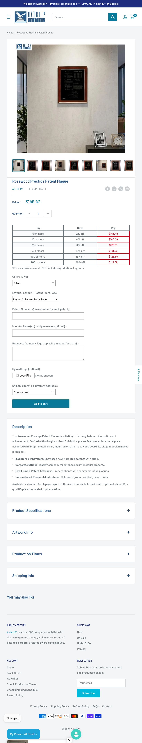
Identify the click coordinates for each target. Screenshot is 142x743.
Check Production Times (22, 684)
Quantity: (18, 213)
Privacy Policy (38, 706)
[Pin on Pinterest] (114, 188)
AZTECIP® (17, 188)
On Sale (81, 637)
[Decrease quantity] (29, 213)
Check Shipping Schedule (22, 689)
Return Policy (15, 695)
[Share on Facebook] (107, 188)
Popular (81, 648)
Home (10, 32)
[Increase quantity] (47, 213)
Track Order (14, 672)
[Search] (112, 17)
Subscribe (88, 693)
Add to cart (41, 403)
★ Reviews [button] (138, 374)
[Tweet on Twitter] (120, 188)
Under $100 (84, 643)
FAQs (96, 706)
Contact (107, 706)
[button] (69, 740)
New (80, 632)
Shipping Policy (59, 706)
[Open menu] (8, 17)
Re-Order (12, 678)
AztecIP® (12, 632)
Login (10, 667)
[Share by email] (127, 188)
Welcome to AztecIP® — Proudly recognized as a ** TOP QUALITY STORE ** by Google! (71, 3)
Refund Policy (80, 706)
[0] (132, 17)
